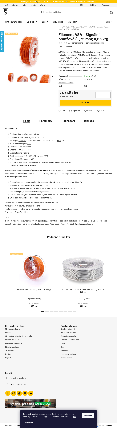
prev (7, 280)
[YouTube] (25, 393)
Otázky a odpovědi (11, 5)
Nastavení (29, 422)
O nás (33, 5)
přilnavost (22, 140)
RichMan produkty (12, 347)
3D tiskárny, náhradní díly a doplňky (18, 336)
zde (74, 417)
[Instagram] (13, 393)
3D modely (9, 351)
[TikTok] (19, 393)
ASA (56, 162)
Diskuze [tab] (89, 120)
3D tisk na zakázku (12, 329)
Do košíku (85, 102)
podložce (46, 170)
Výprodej (8, 358)
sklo (59, 140)
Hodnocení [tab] (68, 120)
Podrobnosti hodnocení (94, 43)
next (110, 280)
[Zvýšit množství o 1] (108, 95)
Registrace (105, 5)
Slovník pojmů (66, 358)
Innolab (8, 333)
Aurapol (68, 46)
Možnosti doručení (65, 83)
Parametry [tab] (45, 120)
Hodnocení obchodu (68, 354)
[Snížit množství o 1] (97, 95)
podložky (42, 221)
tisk (23, 159)
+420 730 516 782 (18, 384)
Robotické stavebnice (13, 343)
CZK (81, 5)
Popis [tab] (26, 120)
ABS (29, 144)
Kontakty (64, 351)
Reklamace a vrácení (69, 333)
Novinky (8, 354)
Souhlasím (88, 415)
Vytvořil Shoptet (105, 425)
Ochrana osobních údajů (70, 340)
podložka (80, 224)
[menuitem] (14, 22)
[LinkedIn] (30, 393)
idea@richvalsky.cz (18, 378)
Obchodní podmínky (68, 336)
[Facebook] (8, 393)
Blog (25, 5)
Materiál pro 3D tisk (12, 340)
